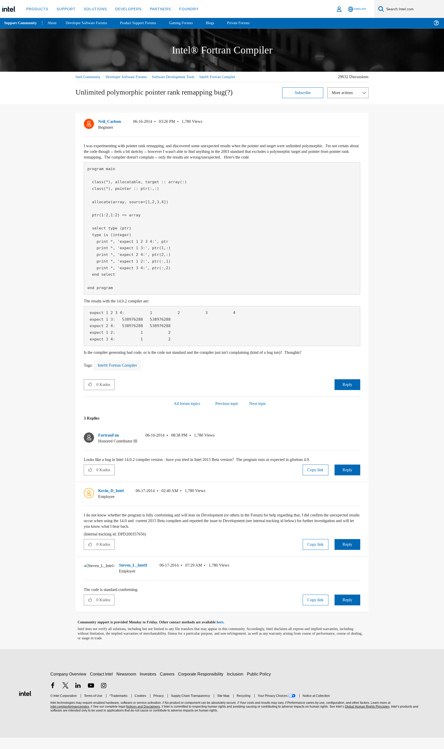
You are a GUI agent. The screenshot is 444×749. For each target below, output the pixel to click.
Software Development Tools (182, 76)
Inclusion (236, 685)
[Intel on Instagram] (103, 697)
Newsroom (127, 685)
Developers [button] (124, 9)
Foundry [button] (182, 9)
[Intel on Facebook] (52, 697)
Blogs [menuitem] (220, 23)
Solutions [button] (93, 9)
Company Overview (68, 685)
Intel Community (89, 76)
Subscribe (302, 98)
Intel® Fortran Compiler (94, 82)
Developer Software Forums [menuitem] (90, 23)
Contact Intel (102, 685)
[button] (358, 128)
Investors (149, 685)
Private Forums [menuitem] (249, 23)
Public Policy (259, 685)
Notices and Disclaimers (142, 718)
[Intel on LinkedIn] (78, 697)
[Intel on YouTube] (91, 697)
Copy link (315, 481)
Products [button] (36, 9)
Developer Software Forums (130, 76)
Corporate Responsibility (202, 685)
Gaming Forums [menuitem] (190, 23)
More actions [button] (343, 98)
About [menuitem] (53, 23)
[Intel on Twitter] (65, 697)
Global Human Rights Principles (366, 718)
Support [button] (64, 9)
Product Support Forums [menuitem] (145, 23)
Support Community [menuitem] (21, 23)
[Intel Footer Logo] (25, 704)
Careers (168, 685)
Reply (347, 396)
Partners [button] (155, 9)
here (224, 633)
